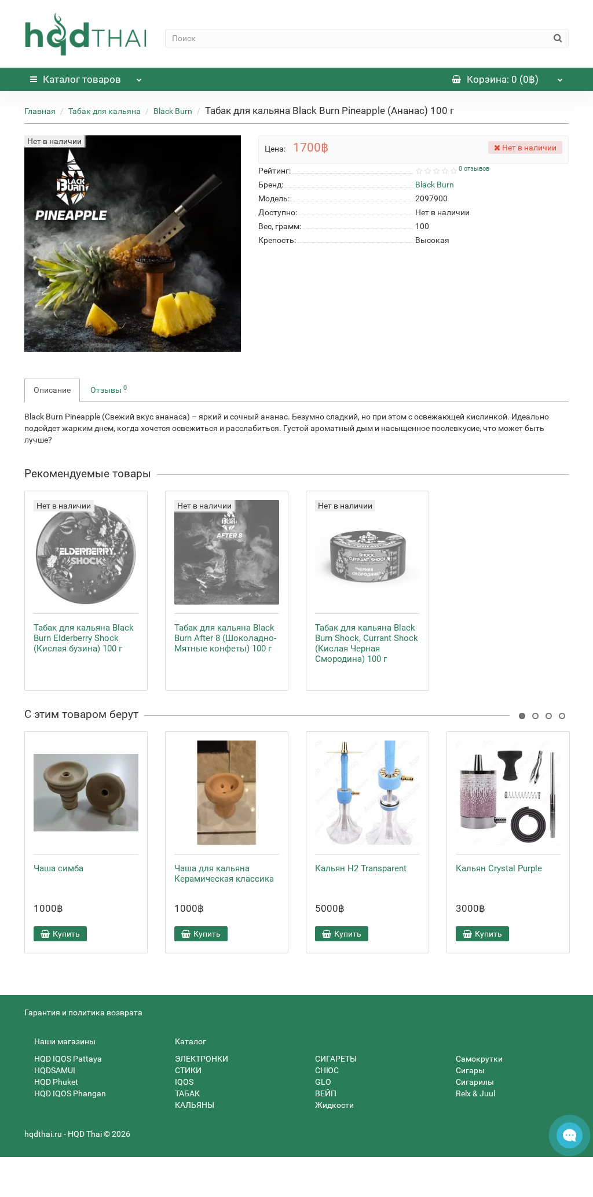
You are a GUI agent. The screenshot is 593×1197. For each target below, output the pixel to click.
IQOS (183, 1081)
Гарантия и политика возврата (83, 1012)
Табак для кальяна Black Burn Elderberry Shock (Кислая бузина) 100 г (84, 638)
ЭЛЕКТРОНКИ (200, 1058)
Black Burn (172, 111)
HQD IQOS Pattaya (67, 1058)
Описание (52, 390)
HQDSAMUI (53, 1070)
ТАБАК (186, 1093)
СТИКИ (187, 1070)
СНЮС (326, 1070)
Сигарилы (474, 1081)
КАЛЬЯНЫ (193, 1105)
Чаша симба (58, 868)
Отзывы (108, 389)
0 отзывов (474, 168)
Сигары (469, 1070)
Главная (40, 111)
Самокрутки (478, 1058)
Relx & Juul (474, 1093)
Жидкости (333, 1105)
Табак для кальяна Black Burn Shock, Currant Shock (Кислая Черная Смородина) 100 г (366, 643)
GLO (322, 1081)
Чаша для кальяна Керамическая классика (224, 873)
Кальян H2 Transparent (361, 868)
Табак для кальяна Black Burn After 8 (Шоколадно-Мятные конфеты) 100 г (225, 638)
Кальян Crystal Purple (499, 868)
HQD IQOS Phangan (69, 1093)
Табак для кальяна (104, 111)
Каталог (82, 79)
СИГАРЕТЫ (335, 1058)
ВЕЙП (324, 1093)
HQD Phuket (55, 1081)
